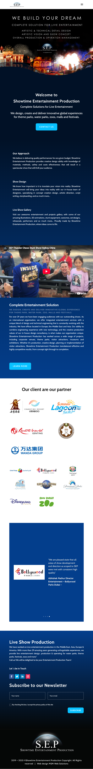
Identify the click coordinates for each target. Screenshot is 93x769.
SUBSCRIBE (75, 710)
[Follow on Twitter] (17, 676)
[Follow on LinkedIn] (22, 676)
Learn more (20, 366)
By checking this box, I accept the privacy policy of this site (32, 705)
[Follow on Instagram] (28, 676)
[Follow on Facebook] (11, 676)
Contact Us (46, 127)
